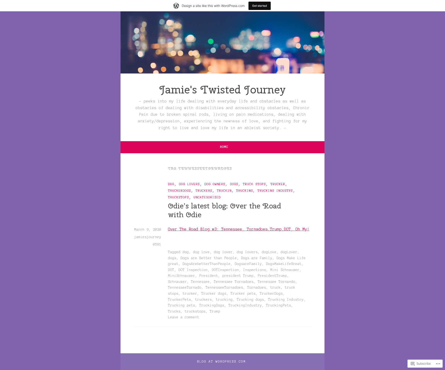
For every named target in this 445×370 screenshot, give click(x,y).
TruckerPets (179, 299)
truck (275, 287)
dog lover (223, 252)
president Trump (238, 276)
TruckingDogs (211, 305)
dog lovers (189, 184)
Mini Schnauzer (284, 270)
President (208, 276)
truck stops (254, 184)
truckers (204, 190)
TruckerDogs (179, 190)
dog (171, 184)
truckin (224, 190)
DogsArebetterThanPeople (207, 264)
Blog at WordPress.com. (222, 361)
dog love (201, 252)
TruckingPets (278, 305)
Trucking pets (181, 305)
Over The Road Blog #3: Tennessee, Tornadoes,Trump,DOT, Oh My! (238, 229)
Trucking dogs (250, 299)
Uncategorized (207, 197)
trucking (244, 190)
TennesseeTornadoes (224, 287)
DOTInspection (225, 270)
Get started (259, 5)
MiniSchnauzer (181, 276)
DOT (171, 270)
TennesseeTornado (184, 287)
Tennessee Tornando (276, 282)
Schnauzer (177, 282)
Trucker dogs (213, 293)
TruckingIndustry (245, 305)
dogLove (269, 252)
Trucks (174, 311)
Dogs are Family (256, 258)
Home (224, 147)
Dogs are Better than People (209, 258)
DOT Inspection (193, 270)
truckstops (178, 197)
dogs (234, 184)
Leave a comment (183, 317)
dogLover (289, 252)
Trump (215, 311)
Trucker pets (243, 293)
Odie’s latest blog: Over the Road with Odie (224, 210)
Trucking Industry (275, 190)
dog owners (214, 184)
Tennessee (200, 282)
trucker (277, 184)
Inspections (254, 270)
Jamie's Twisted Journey (222, 89)
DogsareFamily (248, 264)
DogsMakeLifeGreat (284, 264)
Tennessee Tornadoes (234, 282)
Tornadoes (256, 287)
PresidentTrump (272, 276)
